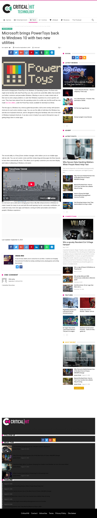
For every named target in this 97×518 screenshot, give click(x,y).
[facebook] (11, 52)
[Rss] (84, 57)
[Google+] (81, 57)
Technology (10, 26)
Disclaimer (72, 513)
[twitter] (16, 52)
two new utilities (10, 103)
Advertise (43, 513)
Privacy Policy (60, 513)
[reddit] (26, 52)
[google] (21, 52)
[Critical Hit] (18, 3)
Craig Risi (5, 47)
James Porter (68, 365)
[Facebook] (73, 57)
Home (3, 26)
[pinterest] (31, 52)
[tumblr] (41, 52)
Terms (51, 513)
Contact (34, 513)
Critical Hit (25, 513)
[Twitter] (77, 57)
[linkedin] (36, 52)
